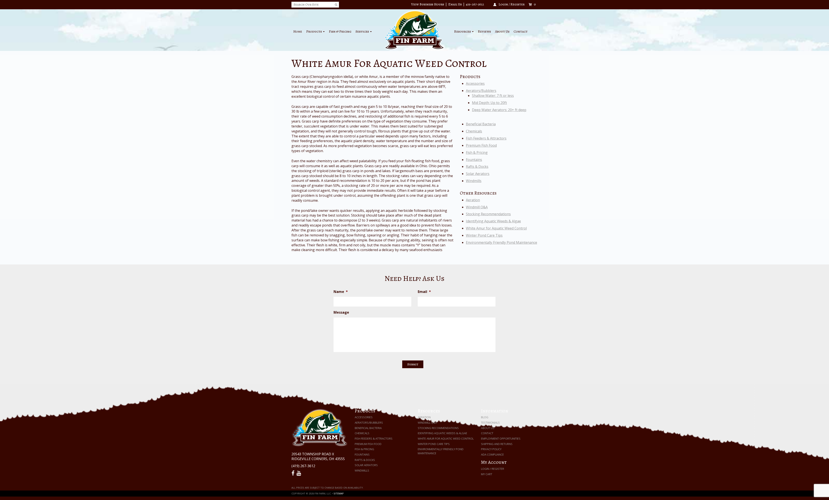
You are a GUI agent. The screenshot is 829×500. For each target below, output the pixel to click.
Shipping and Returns (497, 444)
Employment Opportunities (500, 438)
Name (341, 291)
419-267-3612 (475, 4)
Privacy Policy (491, 449)
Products (314, 31)
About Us (502, 31)
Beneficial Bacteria (481, 124)
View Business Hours (427, 4)
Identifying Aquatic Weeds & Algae (493, 221)
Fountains (474, 159)
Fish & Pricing (340, 31)
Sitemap (339, 493)
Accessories (475, 83)
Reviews (484, 31)
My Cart (486, 474)
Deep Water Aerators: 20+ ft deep (499, 109)
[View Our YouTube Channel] (299, 473)
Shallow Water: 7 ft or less (493, 95)
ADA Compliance (492, 454)
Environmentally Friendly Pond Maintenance (501, 242)
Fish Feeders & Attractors (486, 138)
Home (297, 31)
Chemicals (474, 131)
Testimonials (490, 423)
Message (341, 312)
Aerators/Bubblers (481, 90)
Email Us (455, 4)
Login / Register (492, 469)
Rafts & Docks (477, 166)
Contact (521, 31)
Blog (484, 417)
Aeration (473, 200)
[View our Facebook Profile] (293, 473)
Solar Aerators (477, 173)
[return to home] (414, 29)
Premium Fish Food (481, 145)
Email (424, 291)
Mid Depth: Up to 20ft (489, 102)
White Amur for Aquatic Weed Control (496, 228)
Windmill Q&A (477, 207)
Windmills (473, 180)
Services (363, 31)
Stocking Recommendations (488, 214)
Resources (462, 31)
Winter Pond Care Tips (484, 235)
